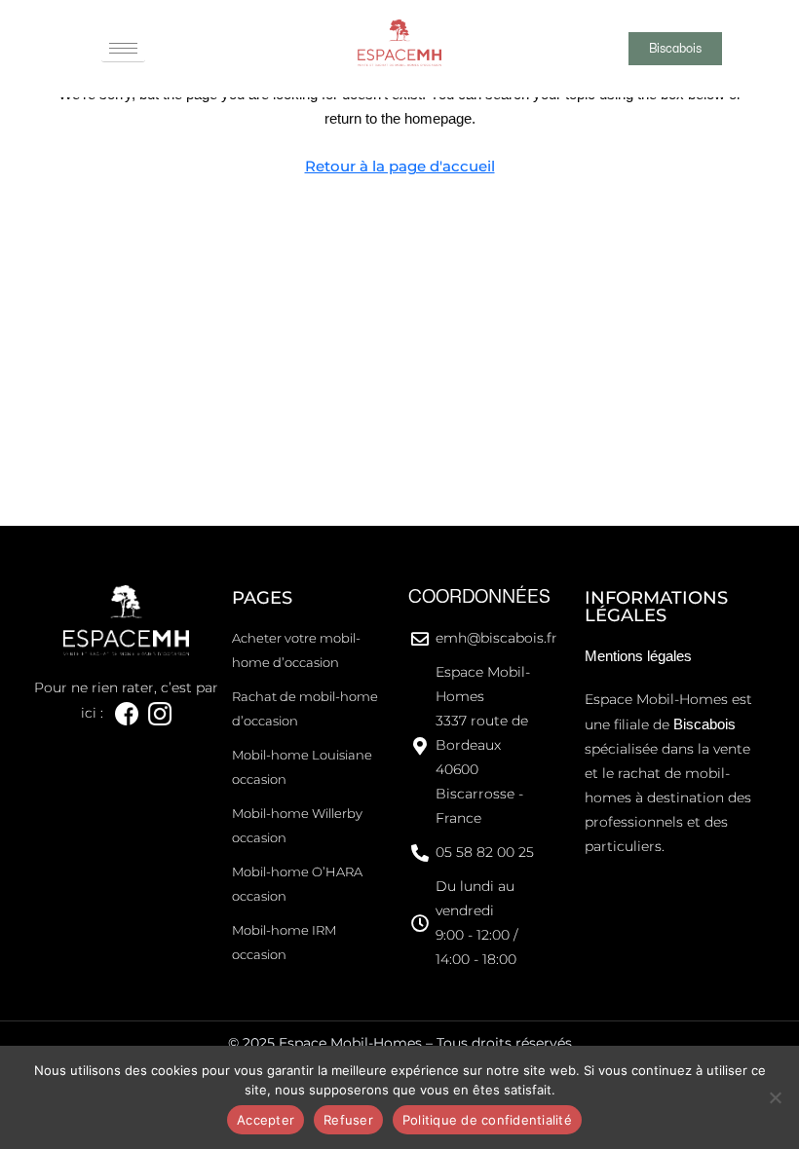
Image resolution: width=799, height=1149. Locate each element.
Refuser (348, 1120)
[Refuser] (774, 1097)
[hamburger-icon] (123, 48)
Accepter (265, 1120)
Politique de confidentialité (487, 1120)
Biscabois (704, 724)
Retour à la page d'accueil (400, 166)
